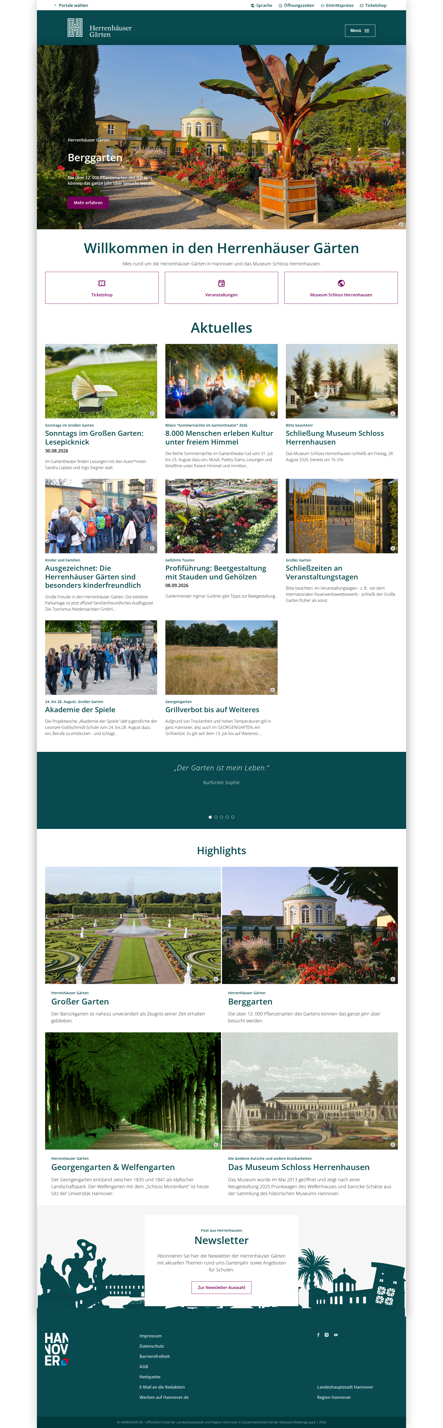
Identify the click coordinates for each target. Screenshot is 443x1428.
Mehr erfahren (88, 202)
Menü (355, 30)
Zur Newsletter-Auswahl (221, 1287)
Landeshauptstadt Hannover (345, 1387)
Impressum (150, 1336)
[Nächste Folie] (403, 152)
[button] (401, 224)
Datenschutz (151, 1346)
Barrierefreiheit (154, 1356)
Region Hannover (334, 1397)
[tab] (210, 817)
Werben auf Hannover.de (164, 1397)
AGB (143, 1366)
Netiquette (149, 1377)
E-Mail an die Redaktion (162, 1387)
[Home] (100, 28)
